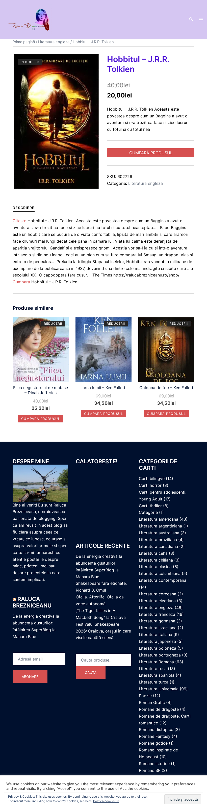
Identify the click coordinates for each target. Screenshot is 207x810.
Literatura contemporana (162, 580)
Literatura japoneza (157, 641)
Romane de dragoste (159, 709)
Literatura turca (153, 682)
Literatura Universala (158, 688)
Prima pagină (24, 42)
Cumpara (21, 281)
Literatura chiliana (156, 560)
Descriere (24, 208)
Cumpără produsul (150, 152)
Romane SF (149, 770)
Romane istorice (154, 763)
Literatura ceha (153, 553)
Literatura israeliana (157, 627)
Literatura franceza (157, 614)
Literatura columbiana (159, 573)
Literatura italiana (155, 634)
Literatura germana (157, 620)
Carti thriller (150, 505)
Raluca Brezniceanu (32, 602)
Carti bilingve (152, 478)
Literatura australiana (159, 532)
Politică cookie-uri (106, 801)
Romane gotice (153, 743)
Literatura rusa (153, 668)
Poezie (145, 695)
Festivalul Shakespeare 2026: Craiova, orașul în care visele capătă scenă (103, 631)
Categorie (148, 512)
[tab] (24, 207)
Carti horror (150, 485)
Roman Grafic (152, 702)
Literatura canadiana (158, 546)
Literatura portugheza (160, 654)
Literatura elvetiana (157, 600)
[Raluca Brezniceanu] (34, 19)
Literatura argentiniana (160, 525)
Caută (90, 672)
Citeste (19, 220)
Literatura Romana (156, 661)
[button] (191, 19)
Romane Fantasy (154, 736)
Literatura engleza (53, 42)
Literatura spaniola (156, 675)
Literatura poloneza (157, 648)
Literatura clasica (155, 566)
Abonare (30, 676)
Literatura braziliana (158, 539)
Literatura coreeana (157, 593)
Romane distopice (156, 729)
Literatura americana (158, 519)
